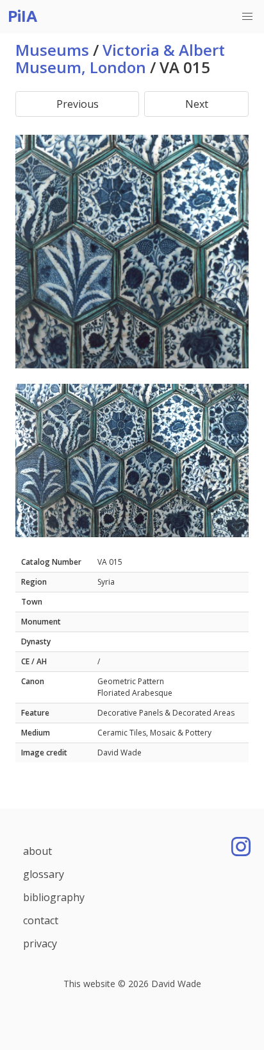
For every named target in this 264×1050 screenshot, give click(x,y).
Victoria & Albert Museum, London (120, 58)
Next (196, 104)
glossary (43, 874)
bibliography (54, 897)
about (37, 851)
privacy (40, 943)
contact (40, 920)
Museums (52, 49)
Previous (77, 104)
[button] (247, 16)
